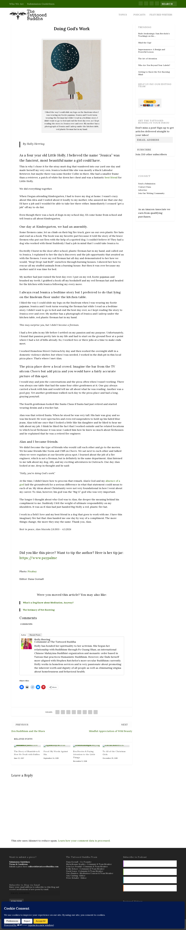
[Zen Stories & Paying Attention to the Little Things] (86, 746)
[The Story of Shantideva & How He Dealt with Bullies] (27, 746)
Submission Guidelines (40, 3)
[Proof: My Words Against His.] (57, 746)
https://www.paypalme (38, 558)
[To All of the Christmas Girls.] (116, 746)
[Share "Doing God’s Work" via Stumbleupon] (90, 712)
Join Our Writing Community (151, 193)
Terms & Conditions (18, 864)
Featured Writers (161, 15)
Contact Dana (144, 187)
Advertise (142, 190)
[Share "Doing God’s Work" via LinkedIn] (84, 712)
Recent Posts (35, 635)
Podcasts (139, 15)
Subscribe (144, 149)
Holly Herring (42, 639)
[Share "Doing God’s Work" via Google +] (68, 712)
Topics (123, 15)
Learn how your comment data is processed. (84, 840)
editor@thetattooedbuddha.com (43, 866)
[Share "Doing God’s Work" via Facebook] (57, 712)
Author (23, 635)
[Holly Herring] (26, 648)
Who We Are (16, 3)
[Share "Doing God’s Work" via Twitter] (63, 712)
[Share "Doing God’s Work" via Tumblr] (74, 712)
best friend (111, 177)
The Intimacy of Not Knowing (38, 610)
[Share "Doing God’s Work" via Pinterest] (79, 712)
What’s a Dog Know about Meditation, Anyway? (48, 602)
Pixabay (32, 571)
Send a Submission (146, 183)
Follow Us (143, 162)
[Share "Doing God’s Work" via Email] (95, 712)
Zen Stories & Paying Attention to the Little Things (84, 754)
